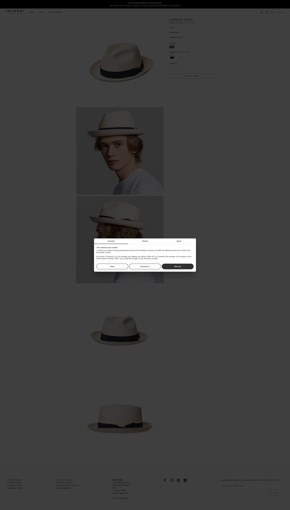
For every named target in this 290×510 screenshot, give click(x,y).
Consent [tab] (111, 241)
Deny (112, 266)
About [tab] (179, 241)
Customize (144, 266)
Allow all (177, 266)
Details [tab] (145, 241)
